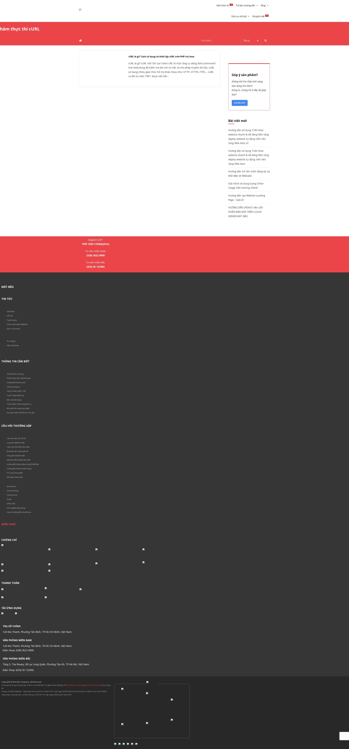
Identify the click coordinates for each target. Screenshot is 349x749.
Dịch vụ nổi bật (239, 16)
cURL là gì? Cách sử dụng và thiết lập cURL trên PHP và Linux (161, 56)
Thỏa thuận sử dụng (74, 685)
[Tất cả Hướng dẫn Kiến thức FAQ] (234, 40)
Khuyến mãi (260, 16)
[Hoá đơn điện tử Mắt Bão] (176, 727)
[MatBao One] (152, 727)
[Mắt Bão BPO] (176, 703)
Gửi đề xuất (239, 103)
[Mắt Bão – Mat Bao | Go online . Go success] (127, 703)
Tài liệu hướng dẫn (245, 5)
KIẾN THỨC (8, 524)
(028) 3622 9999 (95, 255)
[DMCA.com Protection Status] (24, 551)
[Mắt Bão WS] (127, 727)
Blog (263, 5)
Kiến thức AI (224, 5)
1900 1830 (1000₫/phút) (95, 232)
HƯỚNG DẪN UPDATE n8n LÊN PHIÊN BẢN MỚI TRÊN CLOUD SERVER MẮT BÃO (245, 212)
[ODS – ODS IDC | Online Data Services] (152, 703)
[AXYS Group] (151, 683)
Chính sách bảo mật (93, 685)
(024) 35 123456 (95, 266)
